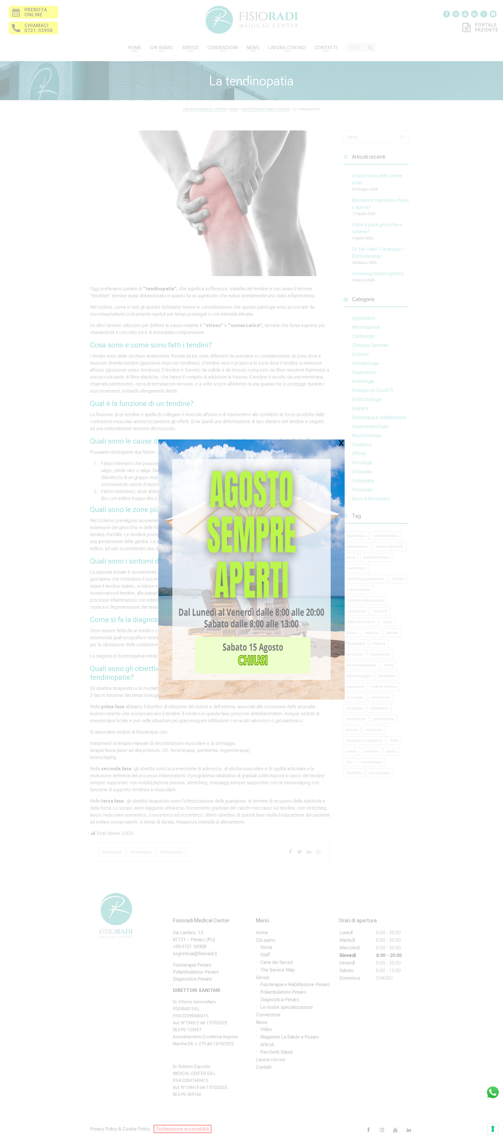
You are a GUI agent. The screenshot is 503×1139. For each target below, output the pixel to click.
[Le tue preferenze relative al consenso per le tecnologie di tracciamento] (492, 1128)
